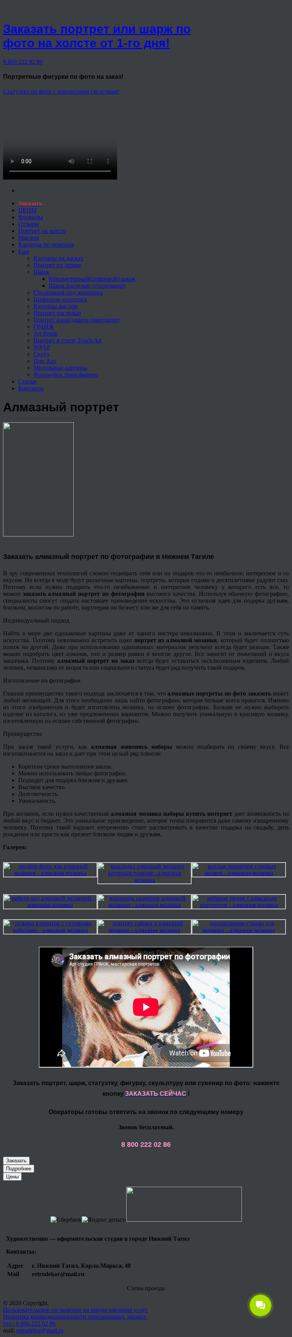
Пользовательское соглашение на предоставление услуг (75, 1310)
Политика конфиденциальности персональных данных (74, 1316)
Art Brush (45, 333)
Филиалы (30, 217)
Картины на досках (58, 258)
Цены (12, 1176)
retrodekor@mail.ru (39, 1330)
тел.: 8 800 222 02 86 (29, 1323)
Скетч (41, 354)
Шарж (41, 272)
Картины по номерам (46, 244)
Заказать (16, 1161)
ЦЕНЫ (27, 210)
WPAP (41, 347)
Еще (23, 251)
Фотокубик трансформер (65, 374)
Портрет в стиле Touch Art (67, 340)
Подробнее (18, 1168)
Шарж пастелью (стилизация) (87, 285)
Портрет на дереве (57, 265)
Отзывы (28, 224)
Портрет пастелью (57, 313)
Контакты (31, 388)
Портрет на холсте (42, 231)
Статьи (27, 381)
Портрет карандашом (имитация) (76, 320)
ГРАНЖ (43, 326)
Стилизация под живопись (68, 292)
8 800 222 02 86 (23, 62)
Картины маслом (55, 306)
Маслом (28, 237)
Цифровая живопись (60, 299)
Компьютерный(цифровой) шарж (92, 278)
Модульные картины (60, 367)
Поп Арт (44, 361)
